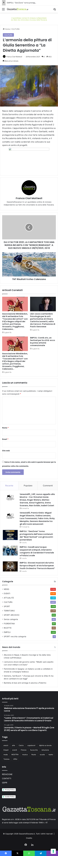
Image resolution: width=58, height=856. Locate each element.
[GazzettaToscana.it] (17, 9)
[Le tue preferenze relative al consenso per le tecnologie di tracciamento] (53, 851)
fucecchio (34, 750)
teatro (51, 755)
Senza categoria (11, 619)
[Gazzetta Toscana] (29, 18)
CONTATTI (6, 778)
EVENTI (7, 593)
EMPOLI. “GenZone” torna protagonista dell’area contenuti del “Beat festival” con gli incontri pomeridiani (36, 535)
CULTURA (15, 29)
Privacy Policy (10, 790)
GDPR (4, 783)
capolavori (31, 745)
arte (13, 745)
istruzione (45, 750)
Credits (29, 838)
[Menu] (3, 10)
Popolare (28, 485)
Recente (9, 485)
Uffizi (15, 759)
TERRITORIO (9, 611)
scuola (42, 755)
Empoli (6, 750)
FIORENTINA (9, 624)
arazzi (6, 745)
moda (6, 755)
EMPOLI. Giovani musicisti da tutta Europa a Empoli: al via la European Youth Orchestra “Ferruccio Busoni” (37, 565)
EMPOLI (7, 632)
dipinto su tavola (45, 745)
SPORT (7, 606)
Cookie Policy (10, 797)
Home (7, 29)
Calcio (21, 745)
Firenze (23, 750)
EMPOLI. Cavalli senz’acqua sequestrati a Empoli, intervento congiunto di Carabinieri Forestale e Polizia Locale (37, 551)
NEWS (6, 589)
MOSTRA (14, 755)
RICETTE (7, 628)
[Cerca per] (54, 10)
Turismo (6, 759)
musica (25, 755)
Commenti (48, 485)
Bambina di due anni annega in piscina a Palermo (25, 683)
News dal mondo (11, 647)
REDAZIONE (7, 774)
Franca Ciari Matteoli (14, 57)
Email (5, 439)
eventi (14, 750)
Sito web (6, 450)
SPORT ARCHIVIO (11, 615)
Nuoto (33, 755)
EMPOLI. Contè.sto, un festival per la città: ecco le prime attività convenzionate (42, 341)
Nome (5, 428)
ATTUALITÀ (9, 598)
